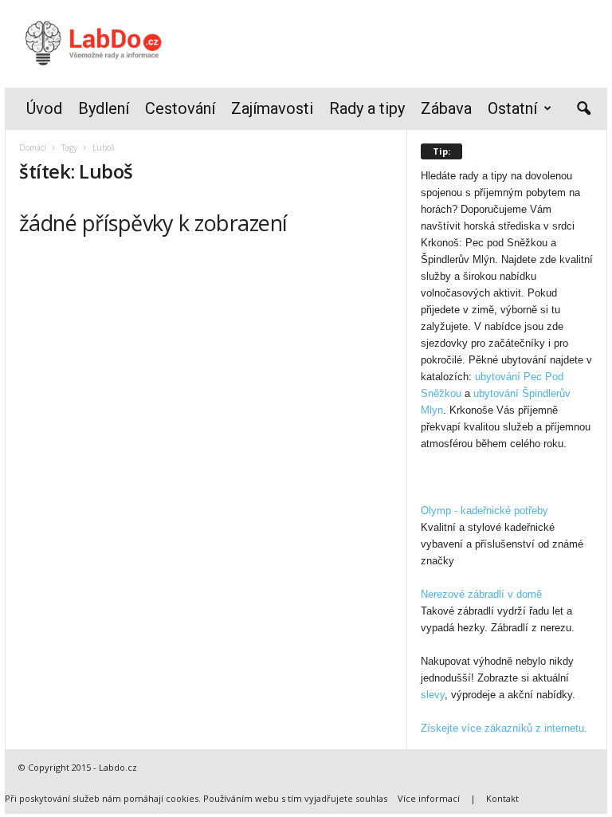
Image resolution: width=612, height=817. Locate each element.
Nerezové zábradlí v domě (481, 594)
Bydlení (103, 108)
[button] (583, 109)
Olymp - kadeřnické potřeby (484, 511)
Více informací (429, 798)
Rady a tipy (367, 108)
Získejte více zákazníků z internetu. (504, 728)
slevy (433, 695)
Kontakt (502, 798)
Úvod (44, 108)
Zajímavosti (272, 108)
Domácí (32, 147)
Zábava (446, 108)
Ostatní (512, 108)
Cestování (180, 108)
